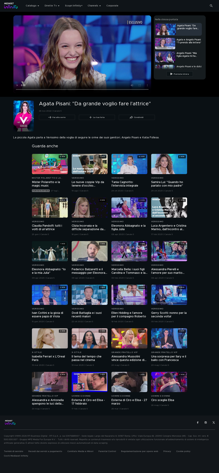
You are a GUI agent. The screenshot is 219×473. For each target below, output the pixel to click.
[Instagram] (205, 422)
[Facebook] (197, 422)
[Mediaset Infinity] (11, 5)
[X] (213, 422)
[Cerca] (211, 6)
